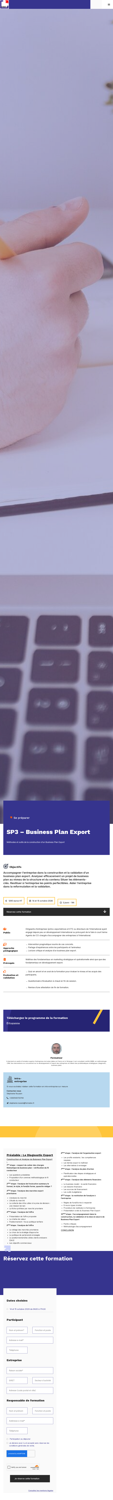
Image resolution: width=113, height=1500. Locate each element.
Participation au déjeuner (20, 1439)
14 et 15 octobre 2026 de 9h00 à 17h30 (28, 1309)
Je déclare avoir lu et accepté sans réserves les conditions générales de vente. (29, 1444)
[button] (109, 4)
